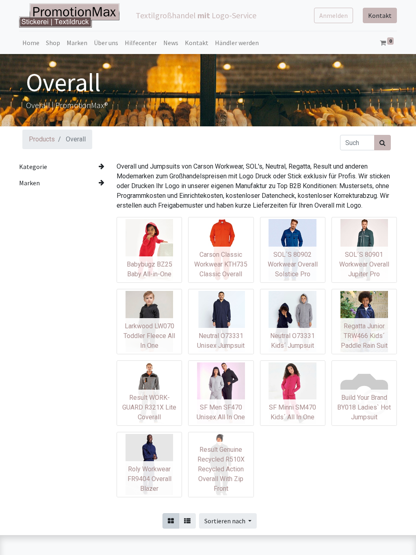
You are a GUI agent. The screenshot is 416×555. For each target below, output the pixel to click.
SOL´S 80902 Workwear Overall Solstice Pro (293, 264)
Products (42, 139)
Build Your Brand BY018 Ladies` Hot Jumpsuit (364, 407)
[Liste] (187, 521)
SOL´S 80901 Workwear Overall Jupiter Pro (364, 264)
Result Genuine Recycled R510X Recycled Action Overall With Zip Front (221, 469)
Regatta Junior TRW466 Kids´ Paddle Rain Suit (364, 335)
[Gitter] (170, 521)
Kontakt (380, 15)
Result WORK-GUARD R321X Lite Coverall (149, 407)
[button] (228, 521)
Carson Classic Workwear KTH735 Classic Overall (220, 264)
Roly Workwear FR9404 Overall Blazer (149, 478)
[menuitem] (31, 43)
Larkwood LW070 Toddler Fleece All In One (149, 335)
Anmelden (333, 15)
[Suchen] (382, 142)
